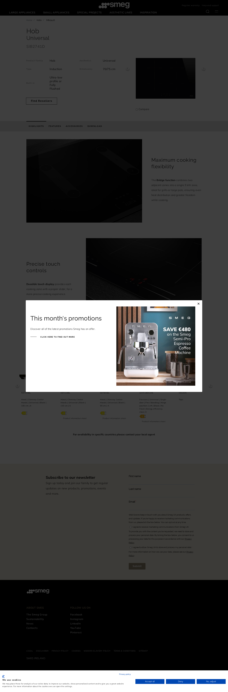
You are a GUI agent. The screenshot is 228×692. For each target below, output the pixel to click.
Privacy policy (125, 674)
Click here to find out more (57, 337)
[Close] (198, 303)
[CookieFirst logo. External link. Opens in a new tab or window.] (3, 676)
